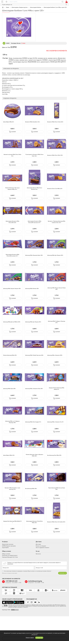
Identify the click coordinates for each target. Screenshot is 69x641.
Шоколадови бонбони (35, 7)
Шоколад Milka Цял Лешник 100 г (55, 255)
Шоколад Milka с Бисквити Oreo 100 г (34, 388)
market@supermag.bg (35, 581)
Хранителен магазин (7, 544)
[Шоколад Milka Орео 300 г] (12, 377)
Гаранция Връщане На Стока (10, 557)
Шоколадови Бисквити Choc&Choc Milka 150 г (34, 522)
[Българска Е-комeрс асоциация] (4, 605)
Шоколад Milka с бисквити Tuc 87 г (55, 421)
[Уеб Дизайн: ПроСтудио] (14, 609)
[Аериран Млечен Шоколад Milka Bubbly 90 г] (56, 377)
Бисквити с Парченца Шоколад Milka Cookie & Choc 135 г (56, 222)
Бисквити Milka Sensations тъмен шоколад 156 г (12, 488)
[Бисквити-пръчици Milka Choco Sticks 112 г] (12, 143)
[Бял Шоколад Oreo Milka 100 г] (56, 443)
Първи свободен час (7, 4)
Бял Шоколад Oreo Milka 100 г (54, 455)
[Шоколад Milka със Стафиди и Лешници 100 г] (12, 410)
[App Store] (7, 603)
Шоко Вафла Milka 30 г (8, 121)
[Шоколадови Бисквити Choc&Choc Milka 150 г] (34, 510)
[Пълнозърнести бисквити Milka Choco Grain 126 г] (34, 143)
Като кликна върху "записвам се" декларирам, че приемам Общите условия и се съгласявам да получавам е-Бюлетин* (27, 571)
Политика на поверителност (10, 555)
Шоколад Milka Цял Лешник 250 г (33, 321)
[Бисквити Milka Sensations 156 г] (34, 110)
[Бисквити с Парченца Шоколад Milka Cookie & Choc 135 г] (56, 210)
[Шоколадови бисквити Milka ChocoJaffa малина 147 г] (12, 243)
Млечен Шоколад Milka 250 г (10, 355)
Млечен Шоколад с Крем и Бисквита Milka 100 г (34, 455)
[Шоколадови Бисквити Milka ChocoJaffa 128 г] (12, 210)
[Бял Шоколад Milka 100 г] (34, 477)
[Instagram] (31, 602)
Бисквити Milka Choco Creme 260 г (55, 121)
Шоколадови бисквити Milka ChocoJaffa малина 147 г (12, 255)
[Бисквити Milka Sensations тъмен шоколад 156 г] (12, 477)
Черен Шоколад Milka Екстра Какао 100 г (56, 488)
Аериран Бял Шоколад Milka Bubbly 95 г (12, 522)
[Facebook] (27, 602)
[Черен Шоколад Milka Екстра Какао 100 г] (56, 477)
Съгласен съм (39, 637)
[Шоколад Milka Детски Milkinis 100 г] (12, 310)
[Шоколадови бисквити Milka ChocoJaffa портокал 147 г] (34, 210)
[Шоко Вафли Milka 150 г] (12, 443)
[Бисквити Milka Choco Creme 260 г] (56, 110)
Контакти (38, 553)
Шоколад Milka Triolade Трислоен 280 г (34, 355)
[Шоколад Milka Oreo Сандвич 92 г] (34, 410)
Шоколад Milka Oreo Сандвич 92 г (33, 421)
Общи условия (6, 551)
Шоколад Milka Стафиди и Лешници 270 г (56, 322)
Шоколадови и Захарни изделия (19, 7)
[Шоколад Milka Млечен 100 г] (34, 277)
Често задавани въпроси (42, 547)
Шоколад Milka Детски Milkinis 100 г (11, 321)
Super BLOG (5, 547)
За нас (38, 551)
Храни (7, 7)
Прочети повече (30, 637)
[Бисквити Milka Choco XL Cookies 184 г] (56, 510)
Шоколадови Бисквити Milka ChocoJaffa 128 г (12, 222)
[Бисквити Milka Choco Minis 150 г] (56, 143)
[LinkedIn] (39, 602)
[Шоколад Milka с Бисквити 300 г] (56, 343)
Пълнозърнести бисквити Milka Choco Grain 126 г (34, 155)
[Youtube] (35, 602)
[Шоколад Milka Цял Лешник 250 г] (34, 310)
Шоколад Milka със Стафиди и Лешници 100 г (12, 422)
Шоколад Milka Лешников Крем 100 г (34, 255)
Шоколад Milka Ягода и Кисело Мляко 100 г (57, 288)
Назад (6, 2)
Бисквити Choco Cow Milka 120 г (55, 188)
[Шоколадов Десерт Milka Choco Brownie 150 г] (34, 177)
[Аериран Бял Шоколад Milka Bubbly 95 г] (12, 510)
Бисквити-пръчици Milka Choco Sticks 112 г (12, 155)
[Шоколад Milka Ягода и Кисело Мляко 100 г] (56, 277)
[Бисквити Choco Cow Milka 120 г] (56, 177)
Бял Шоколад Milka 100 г (31, 488)
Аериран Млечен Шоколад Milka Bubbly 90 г (56, 388)
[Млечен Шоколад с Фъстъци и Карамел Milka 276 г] (12, 177)
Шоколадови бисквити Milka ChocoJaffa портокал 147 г (34, 222)
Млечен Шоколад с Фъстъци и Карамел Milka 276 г (12, 188)
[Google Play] (18, 603)
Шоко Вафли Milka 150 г (9, 455)
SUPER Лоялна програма (9, 546)
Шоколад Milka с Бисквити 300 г (55, 355)
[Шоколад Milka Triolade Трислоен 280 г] (34, 343)
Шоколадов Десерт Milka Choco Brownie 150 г (34, 188)
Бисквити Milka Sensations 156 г (32, 121)
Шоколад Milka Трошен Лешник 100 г (12, 288)
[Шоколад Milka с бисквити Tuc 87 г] (56, 410)
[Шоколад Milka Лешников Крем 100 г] (34, 243)
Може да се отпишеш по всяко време (9, 573)
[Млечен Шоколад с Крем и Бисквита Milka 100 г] (34, 443)
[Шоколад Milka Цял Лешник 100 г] (56, 243)
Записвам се (62, 573)
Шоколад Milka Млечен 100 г (32, 288)
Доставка (38, 541)
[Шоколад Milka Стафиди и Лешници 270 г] (56, 310)
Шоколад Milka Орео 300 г (9, 388)
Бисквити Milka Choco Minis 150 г (55, 155)
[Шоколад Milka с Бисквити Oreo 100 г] (34, 377)
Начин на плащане (41, 546)
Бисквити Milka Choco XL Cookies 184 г (56, 521)
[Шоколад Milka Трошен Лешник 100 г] (12, 277)
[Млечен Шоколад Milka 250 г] (12, 343)
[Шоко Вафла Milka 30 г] (12, 110)
